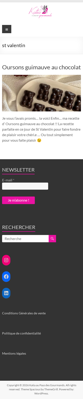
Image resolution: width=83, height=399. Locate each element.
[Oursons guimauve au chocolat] (41, 77)
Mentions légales (14, 353)
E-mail (8, 180)
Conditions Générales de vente (24, 313)
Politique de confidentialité (21, 333)
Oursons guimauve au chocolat (41, 67)
